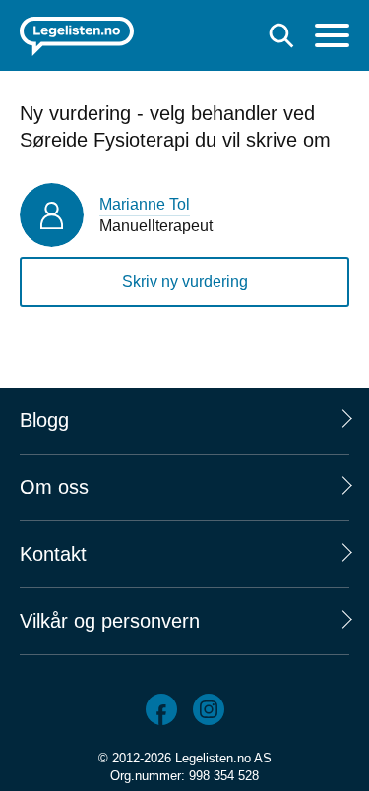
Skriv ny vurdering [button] (185, 282)
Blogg (44, 420)
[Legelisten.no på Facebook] (161, 709)
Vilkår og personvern (110, 621)
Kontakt (53, 554)
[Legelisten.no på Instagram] (208, 709)
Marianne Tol (144, 204)
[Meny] (332, 38)
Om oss (54, 487)
